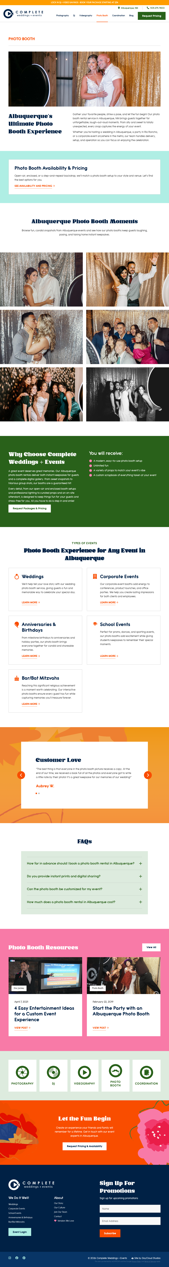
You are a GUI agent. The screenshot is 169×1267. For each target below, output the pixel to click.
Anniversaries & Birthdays (20, 1217)
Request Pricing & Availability (84, 1146)
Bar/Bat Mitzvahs (16, 1222)
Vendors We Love (65, 1221)
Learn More (29, 602)
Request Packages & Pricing (29, 508)
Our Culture (59, 1207)
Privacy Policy (136, 1261)
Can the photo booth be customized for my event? (64, 889)
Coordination (118, 15)
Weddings (13, 1204)
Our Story (58, 1203)
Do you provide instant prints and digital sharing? (63, 876)
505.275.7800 (157, 8)
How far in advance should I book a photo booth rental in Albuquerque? (80, 863)
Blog (131, 15)
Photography (62, 15)
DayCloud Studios (151, 1258)
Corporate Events (16, 1208)
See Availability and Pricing (33, 186)
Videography (85, 15)
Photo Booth (102, 15)
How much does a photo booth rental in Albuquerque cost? (71, 902)
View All (151, 947)
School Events (14, 1213)
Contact (58, 1216)
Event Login (20, 1232)
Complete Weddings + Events (112, 1258)
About (58, 1198)
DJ (74, 15)
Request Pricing (151, 16)
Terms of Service (150, 1261)
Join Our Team (60, 1212)
